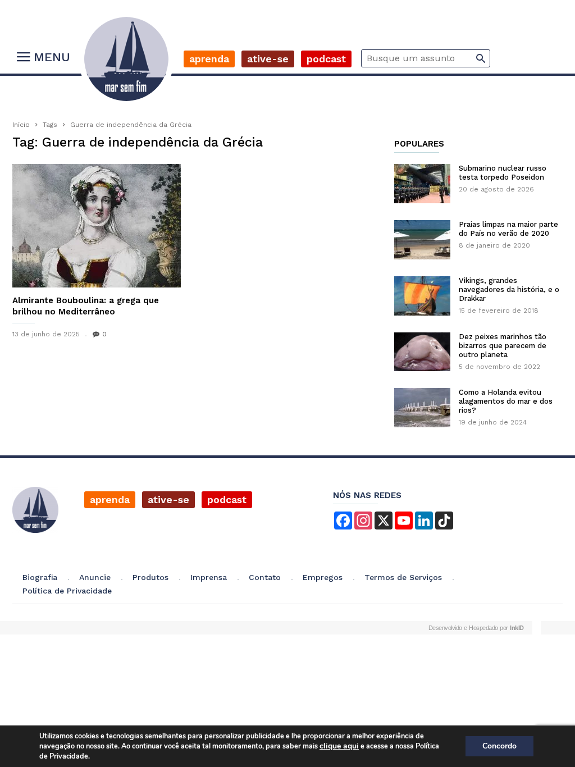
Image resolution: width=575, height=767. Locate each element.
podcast (227, 499)
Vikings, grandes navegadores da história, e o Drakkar (509, 289)
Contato (265, 577)
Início (21, 125)
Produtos (150, 577)
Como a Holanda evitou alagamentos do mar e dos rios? (506, 401)
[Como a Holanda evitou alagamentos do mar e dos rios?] (422, 407)
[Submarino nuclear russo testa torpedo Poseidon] (422, 183)
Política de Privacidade (67, 590)
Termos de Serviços (403, 577)
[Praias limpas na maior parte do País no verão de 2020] (422, 239)
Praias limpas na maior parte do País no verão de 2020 (508, 229)
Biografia (39, 577)
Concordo (499, 746)
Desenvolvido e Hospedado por (476, 627)
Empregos (323, 577)
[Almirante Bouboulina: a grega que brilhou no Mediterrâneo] (96, 225)
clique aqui (339, 746)
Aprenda (209, 59)
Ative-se (268, 59)
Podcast (326, 59)
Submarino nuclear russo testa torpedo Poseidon (502, 172)
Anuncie (95, 577)
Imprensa (208, 577)
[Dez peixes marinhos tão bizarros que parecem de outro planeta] (422, 351)
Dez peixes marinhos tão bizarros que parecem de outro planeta (502, 345)
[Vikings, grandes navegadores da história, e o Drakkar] (422, 296)
